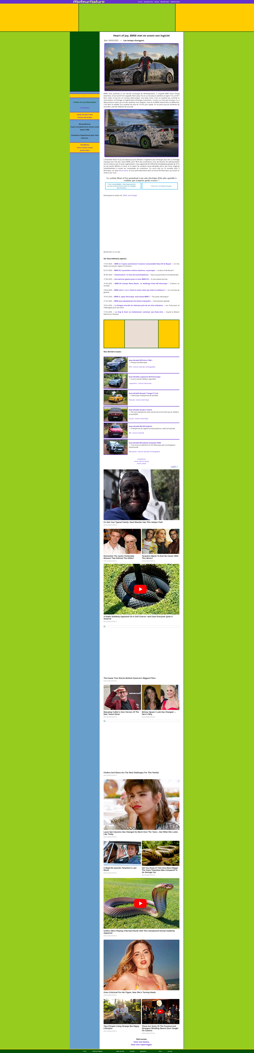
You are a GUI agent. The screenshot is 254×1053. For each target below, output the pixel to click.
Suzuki (131, 418)
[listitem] (123, 185)
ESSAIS (157, 2)
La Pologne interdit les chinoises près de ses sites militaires (138, 305)
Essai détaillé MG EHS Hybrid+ (140, 426)
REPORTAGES (165, 2)
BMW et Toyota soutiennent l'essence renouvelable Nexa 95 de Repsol (142, 264)
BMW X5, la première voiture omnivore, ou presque (134, 270)
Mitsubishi (133, 451)
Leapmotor (133, 383)
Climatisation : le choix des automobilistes (131, 275)
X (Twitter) (84, 108)
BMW (125, 195)
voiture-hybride (138, 433)
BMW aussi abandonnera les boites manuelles (132, 301)
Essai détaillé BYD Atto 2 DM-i (140, 360)
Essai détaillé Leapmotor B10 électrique (144, 377)
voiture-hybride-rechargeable (144, 367)
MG (130, 433)
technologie (132, 195)
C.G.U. (85, 1051)
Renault (132, 400)
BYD (130, 367)
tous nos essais (141, 1041)
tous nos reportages (141, 1044)
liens (160, 1051)
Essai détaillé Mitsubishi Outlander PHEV (145, 443)
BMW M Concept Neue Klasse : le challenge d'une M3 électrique (141, 283)
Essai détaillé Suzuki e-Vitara (140, 410)
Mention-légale (97, 1051)
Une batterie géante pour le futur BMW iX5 (131, 279)
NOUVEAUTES (148, 2)
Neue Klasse (123, 170)
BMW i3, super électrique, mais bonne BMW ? (132, 297)
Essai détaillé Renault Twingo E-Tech (143, 393)
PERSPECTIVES (175, 2)
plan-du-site (120, 1051)
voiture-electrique (145, 383)
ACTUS (140, 2)
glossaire (143, 1051)
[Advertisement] (127, 17)
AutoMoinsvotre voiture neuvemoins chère (85, 147)
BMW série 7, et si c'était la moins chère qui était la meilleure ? (139, 290)
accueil (170, 1051)
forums (132, 1051)
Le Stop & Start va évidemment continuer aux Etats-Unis (139, 312)
